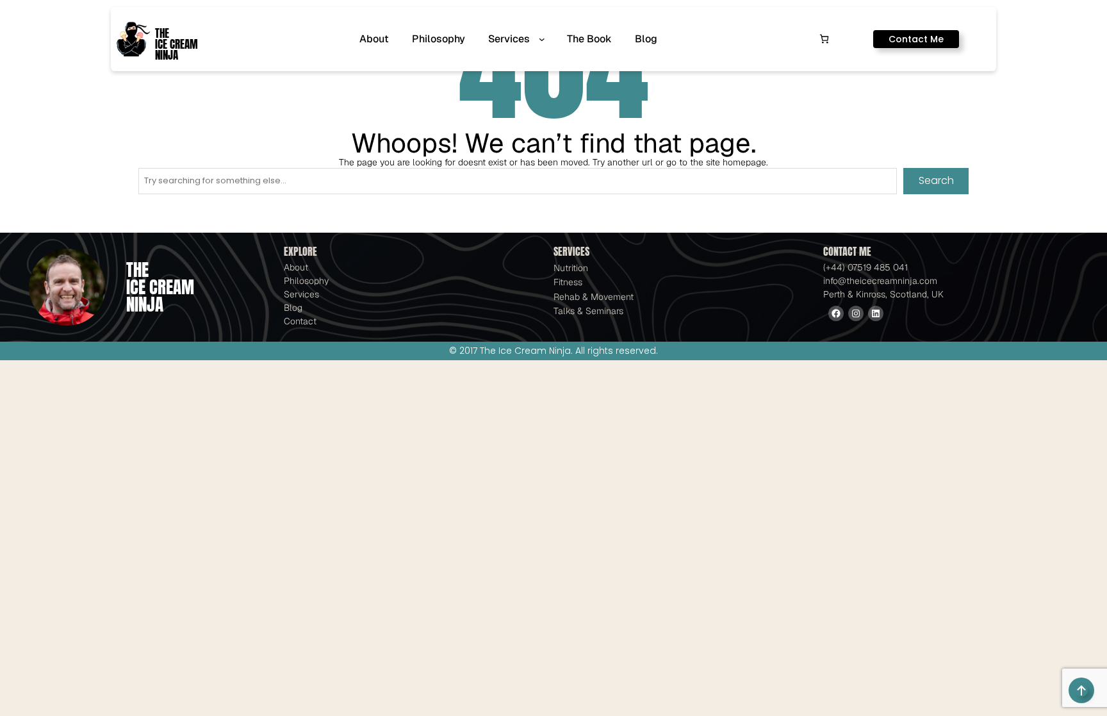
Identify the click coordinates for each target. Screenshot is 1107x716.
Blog (293, 307)
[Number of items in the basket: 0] (824, 39)
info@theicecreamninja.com (880, 281)
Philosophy (306, 281)
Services (301, 294)
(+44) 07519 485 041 (865, 267)
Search (936, 180)
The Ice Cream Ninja (176, 44)
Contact (300, 321)
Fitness (568, 282)
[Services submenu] (544, 39)
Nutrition (571, 268)
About (296, 267)
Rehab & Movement (594, 297)
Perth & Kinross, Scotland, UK (883, 294)
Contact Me (916, 39)
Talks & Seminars (588, 311)
